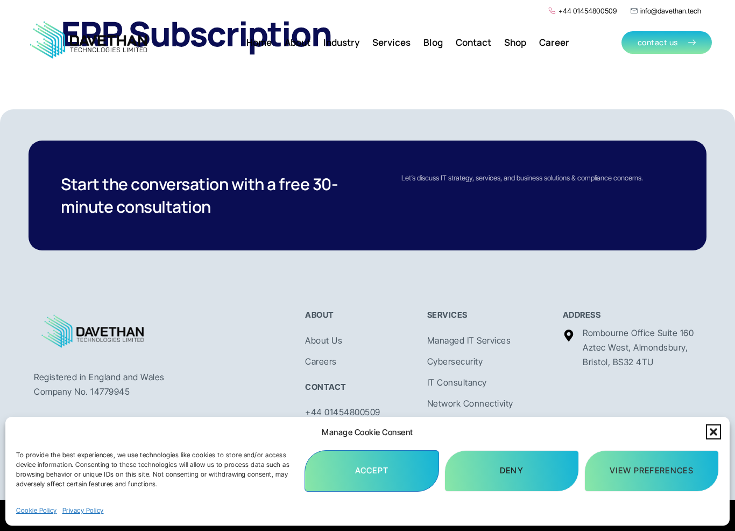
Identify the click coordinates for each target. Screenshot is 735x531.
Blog (433, 42)
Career (554, 42)
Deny (512, 470)
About (297, 42)
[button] (713, 432)
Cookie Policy (36, 510)
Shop (515, 42)
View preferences (652, 470)
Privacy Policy (83, 510)
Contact (473, 42)
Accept (372, 470)
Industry (341, 42)
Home (259, 42)
